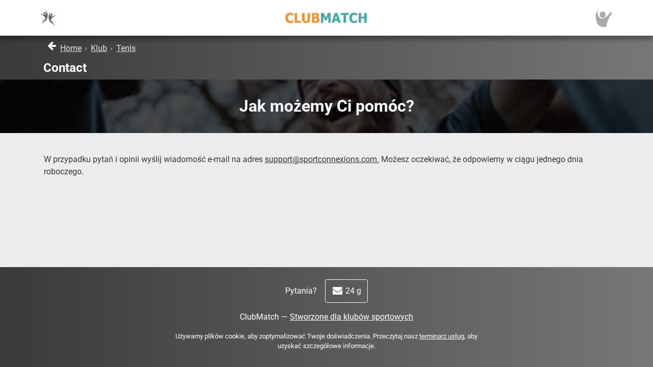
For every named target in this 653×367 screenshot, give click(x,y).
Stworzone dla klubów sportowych (351, 317)
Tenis (126, 48)
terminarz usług (441, 336)
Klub (99, 48)
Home (71, 48)
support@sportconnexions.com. (322, 159)
